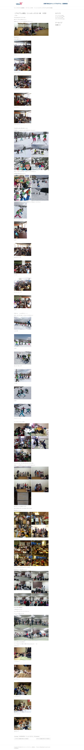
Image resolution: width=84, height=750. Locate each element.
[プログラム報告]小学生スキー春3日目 (21, 738)
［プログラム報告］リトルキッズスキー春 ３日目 (30, 13)
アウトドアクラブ (58, 15)
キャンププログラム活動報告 (19, 7)
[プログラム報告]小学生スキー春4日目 (43, 738)
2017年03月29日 (22, 736)
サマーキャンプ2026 (29, 7)
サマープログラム (58, 17)
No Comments (36, 736)
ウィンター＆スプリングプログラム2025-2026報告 (43, 7)
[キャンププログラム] (42, 3)
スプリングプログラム (59, 18)
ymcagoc (16, 736)
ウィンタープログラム (29, 736)
